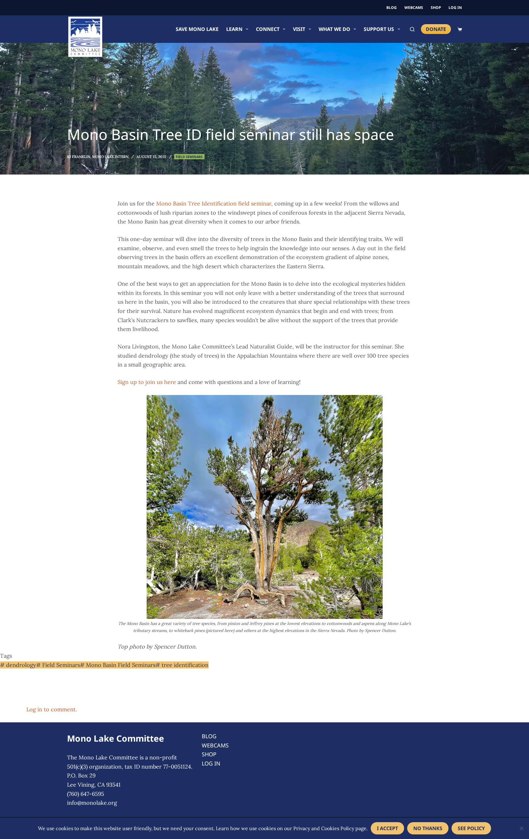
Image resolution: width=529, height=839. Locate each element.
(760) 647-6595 (85, 793)
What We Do (334, 29)
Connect (268, 29)
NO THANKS (427, 828)
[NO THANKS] (521, 828)
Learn (234, 29)
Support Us (379, 29)
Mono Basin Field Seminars (118, 664)
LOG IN (455, 7)
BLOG (391, 7)
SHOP (436, 7)
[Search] (412, 29)
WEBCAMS (413, 7)
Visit (299, 29)
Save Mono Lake (197, 29)
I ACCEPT (387, 828)
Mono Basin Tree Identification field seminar (213, 203)
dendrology (18, 664)
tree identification (182, 664)
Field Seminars (189, 156)
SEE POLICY (471, 828)
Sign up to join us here (147, 382)
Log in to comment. (51, 709)
